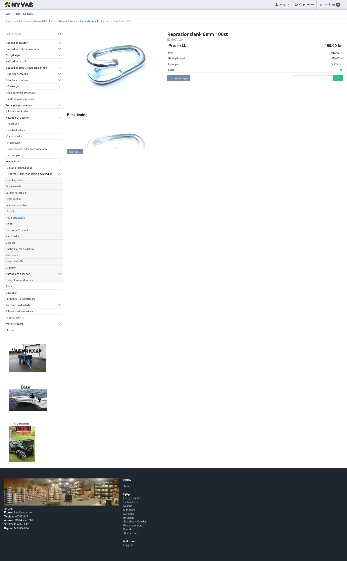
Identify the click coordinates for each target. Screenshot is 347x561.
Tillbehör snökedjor (17, 111)
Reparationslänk (89, 21)
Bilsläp (9, 286)
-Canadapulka (14, 136)
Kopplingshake (14, 180)
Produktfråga (180, 78)
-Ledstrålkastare (15, 130)
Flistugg (10, 330)
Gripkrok (11, 267)
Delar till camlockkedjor (19, 280)
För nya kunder (132, 498)
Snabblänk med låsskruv (20, 248)
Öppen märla (13, 186)
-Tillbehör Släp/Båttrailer (20, 298)
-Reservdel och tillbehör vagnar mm (27, 149)
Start (8, 13)
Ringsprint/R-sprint (17, 230)
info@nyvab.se (23, 512)
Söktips (127, 505)
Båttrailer (11, 292)
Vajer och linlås (14, 261)
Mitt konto (129, 509)
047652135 (21, 516)
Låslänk (10, 211)
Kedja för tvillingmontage (21, 92)
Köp (338, 78)
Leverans (128, 513)
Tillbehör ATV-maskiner (20, 311)
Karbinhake (12, 236)
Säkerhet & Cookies (135, 521)
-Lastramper (13, 155)
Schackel (11, 242)
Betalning (128, 517)
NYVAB (8, 508)
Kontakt (28, 13)
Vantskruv (12, 255)
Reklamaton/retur (133, 525)
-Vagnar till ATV (15, 317)
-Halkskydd (12, 123)
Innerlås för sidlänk (17, 205)
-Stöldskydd (13, 142)
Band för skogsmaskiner (20, 99)
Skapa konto (130, 533)
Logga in (128, 545)
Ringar (9, 223)
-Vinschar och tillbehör (19, 167)
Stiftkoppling (13, 199)
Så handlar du (131, 502)
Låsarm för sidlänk (16, 192)
